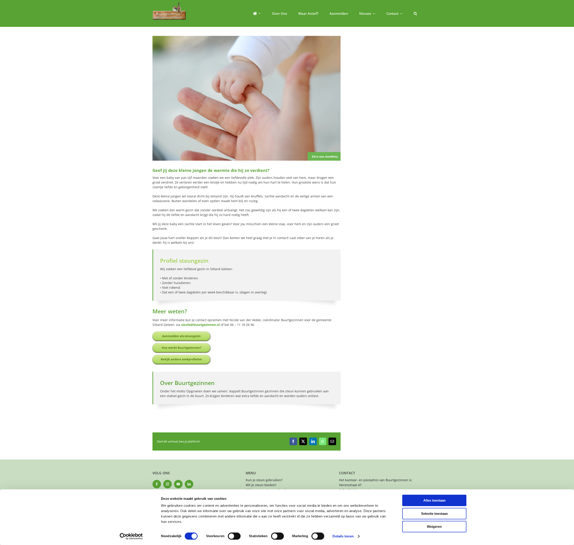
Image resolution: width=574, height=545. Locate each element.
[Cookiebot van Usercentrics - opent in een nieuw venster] (131, 536)
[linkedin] (189, 484)
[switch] (234, 536)
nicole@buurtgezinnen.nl (200, 325)
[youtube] (178, 484)
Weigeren (434, 526)
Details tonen (343, 536)
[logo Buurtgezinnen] (169, 4)
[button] (415, 13)
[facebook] (156, 484)
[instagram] (167, 484)
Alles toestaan (434, 500)
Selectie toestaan (434, 513)
